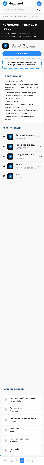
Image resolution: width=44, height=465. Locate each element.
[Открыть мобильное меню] (39, 3)
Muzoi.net (16, 3)
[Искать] (38, 9)
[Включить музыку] (22, 460)
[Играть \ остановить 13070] (5, 46)
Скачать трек (22, 54)
